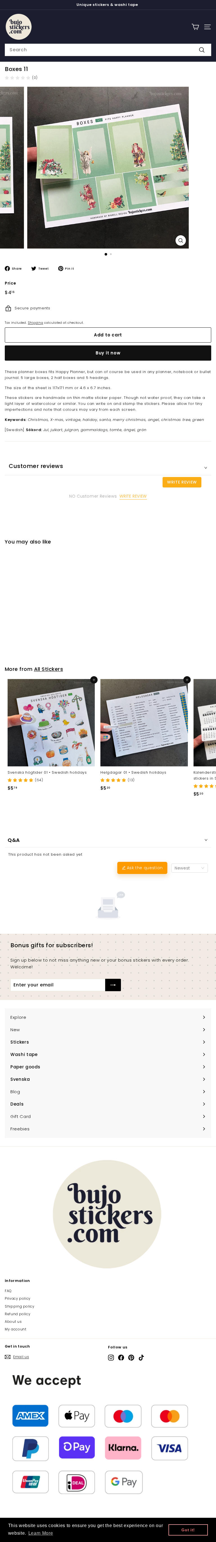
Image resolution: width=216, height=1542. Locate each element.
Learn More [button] (40, 1533)
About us (13, 1321)
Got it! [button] (188, 1530)
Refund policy (17, 1314)
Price (10, 283)
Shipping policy (20, 1306)
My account (15, 1329)
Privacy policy (18, 1298)
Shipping (35, 322)
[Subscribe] (113, 985)
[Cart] (195, 27)
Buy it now (108, 353)
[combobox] (108, 50)
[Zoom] (181, 240)
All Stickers (48, 669)
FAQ (8, 1290)
